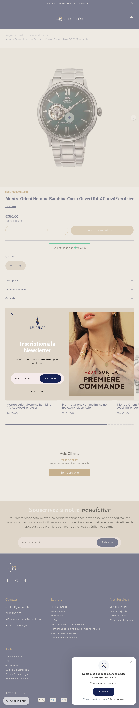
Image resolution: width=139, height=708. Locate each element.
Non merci (37, 391)
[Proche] (12, 314)
